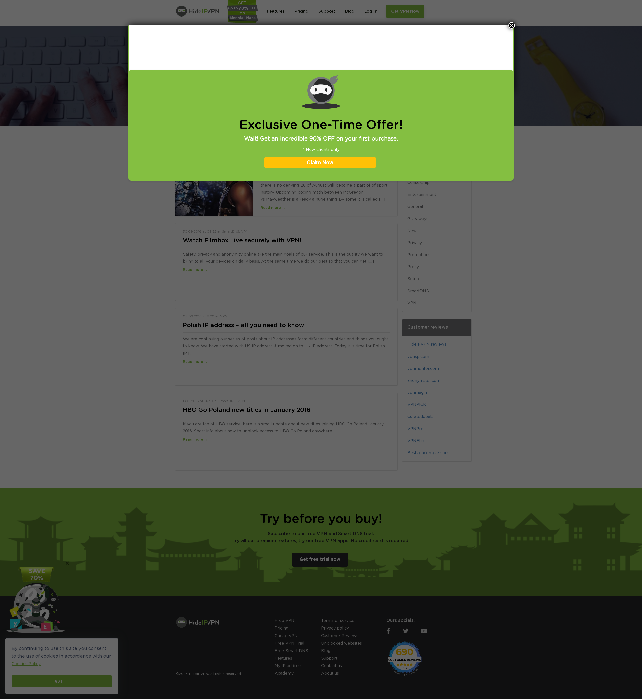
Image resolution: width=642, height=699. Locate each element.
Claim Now (320, 162)
